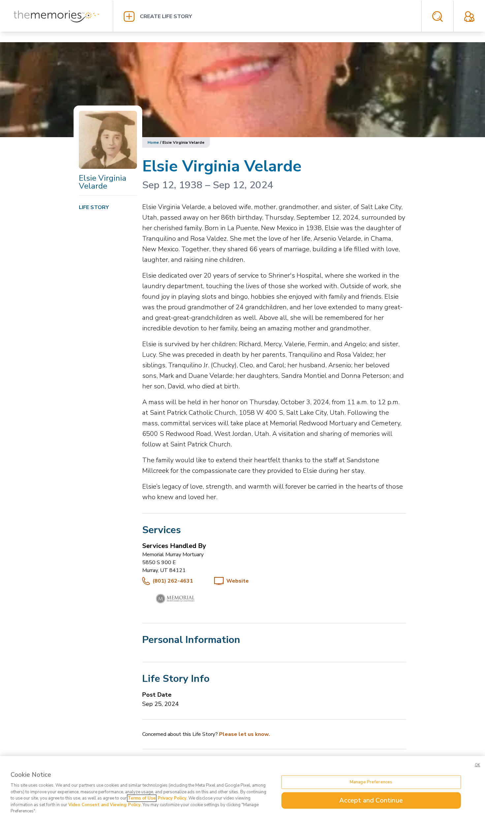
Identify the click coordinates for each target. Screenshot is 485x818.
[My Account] (469, 16)
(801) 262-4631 (172, 581)
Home (153, 142)
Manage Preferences (371, 782)
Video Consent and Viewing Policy (104, 805)
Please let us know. (244, 734)
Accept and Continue (371, 800)
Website (237, 581)
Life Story (94, 207)
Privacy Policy (172, 798)
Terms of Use (142, 798)
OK (477, 765)
